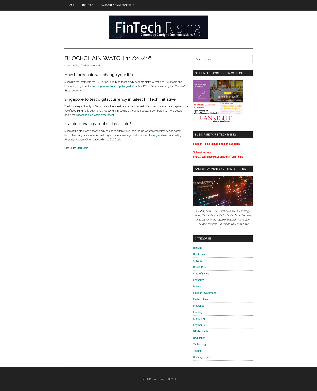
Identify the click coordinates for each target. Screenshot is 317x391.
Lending (197, 312)
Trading (197, 350)
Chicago (197, 260)
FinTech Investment (204, 292)
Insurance (198, 305)
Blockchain (82, 148)
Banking (197, 247)
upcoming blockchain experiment (95, 115)
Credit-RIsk (199, 267)
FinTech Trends (202, 299)
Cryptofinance (201, 273)
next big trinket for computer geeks (112, 86)
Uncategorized (201, 357)
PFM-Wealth (200, 331)
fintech (197, 286)
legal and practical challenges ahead (147, 135)
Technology (199, 344)
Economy (198, 280)
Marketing (199, 318)
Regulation (199, 338)
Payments (199, 325)
